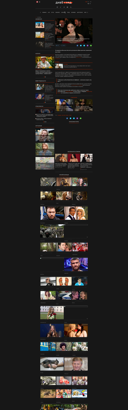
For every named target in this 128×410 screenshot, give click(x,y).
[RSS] (71, 7)
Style (52, 12)
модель (59, 115)
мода (67, 115)
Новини (44, 12)
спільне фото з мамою (76, 85)
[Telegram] (64, 7)
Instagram (57, 58)
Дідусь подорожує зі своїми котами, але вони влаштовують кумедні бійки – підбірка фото (44, 72)
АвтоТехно (80, 12)
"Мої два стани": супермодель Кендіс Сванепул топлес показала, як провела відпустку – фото (83, 107)
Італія (70, 115)
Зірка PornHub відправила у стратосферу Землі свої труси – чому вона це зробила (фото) (77, 66)
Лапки (63, 12)
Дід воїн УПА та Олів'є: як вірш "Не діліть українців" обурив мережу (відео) (44, 138)
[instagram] (57, 7)
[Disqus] (73, 137)
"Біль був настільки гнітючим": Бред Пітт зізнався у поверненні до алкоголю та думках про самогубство (49, 87)
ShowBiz (73, 12)
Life (49, 12)
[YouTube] (67, 7)
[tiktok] (61, 7)
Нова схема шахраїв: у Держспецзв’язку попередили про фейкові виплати (44, 166)
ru (88, 1)
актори (63, 115)
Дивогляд (78, 57)
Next (87, 12)
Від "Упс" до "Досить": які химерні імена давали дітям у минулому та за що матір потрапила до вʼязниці (44, 115)
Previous (41, 12)
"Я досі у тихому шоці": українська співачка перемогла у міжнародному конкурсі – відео (64, 107)
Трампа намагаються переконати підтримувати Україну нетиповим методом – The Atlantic (49, 97)
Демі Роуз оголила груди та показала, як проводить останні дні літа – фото (61, 164)
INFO (85, 12)
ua (86, 1)
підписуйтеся (69, 91)
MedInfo (58, 12)
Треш (68, 12)
